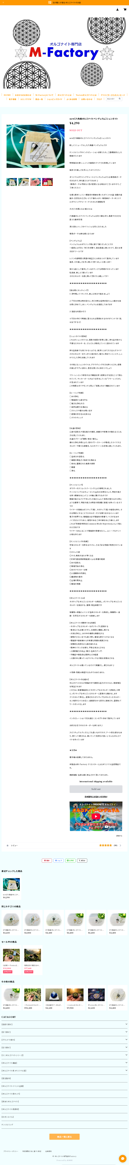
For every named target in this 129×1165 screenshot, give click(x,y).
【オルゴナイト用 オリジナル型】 (14, 1071)
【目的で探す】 (7, 1024)
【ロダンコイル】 (8, 1117)
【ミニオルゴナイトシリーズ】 (13, 1055)
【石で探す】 (6, 1047)
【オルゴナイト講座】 (9, 1063)
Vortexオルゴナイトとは (86, 95)
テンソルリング (7, 1125)
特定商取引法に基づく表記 (31, 1151)
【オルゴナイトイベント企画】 (13, 1086)
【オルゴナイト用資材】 (10, 1109)
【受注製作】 (6, 1078)
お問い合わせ (86, 99)
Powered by (62, 1160)
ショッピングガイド (54, 99)
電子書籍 (12, 99)
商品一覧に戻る (64, 1137)
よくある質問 (72, 99)
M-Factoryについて (44, 95)
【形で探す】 (6, 1032)
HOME (7, 95)
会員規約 (48, 1151)
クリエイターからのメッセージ (113, 95)
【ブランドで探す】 (8, 1040)
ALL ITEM (26, 99)
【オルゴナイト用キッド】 (11, 1094)
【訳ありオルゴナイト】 (10, 1101)
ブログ (99, 99)
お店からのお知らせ (23, 95)
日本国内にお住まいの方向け (96, 797)
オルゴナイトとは (64, 95)
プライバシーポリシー (11, 1151)
